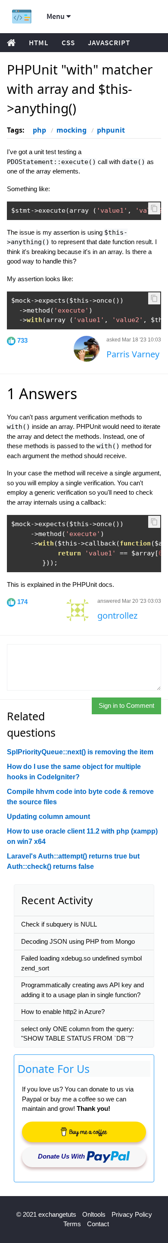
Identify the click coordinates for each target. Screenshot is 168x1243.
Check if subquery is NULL (59, 924)
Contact (98, 1224)
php (39, 130)
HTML (39, 42)
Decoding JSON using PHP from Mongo (78, 941)
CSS (68, 42)
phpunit (111, 130)
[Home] (21, 16)
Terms (72, 1224)
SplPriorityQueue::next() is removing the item (80, 752)
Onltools (94, 1214)
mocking (71, 130)
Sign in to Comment (126, 705)
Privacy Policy (132, 1214)
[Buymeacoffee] (84, 1132)
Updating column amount (48, 816)
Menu (56, 16)
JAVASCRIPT (109, 42)
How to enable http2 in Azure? (63, 1011)
